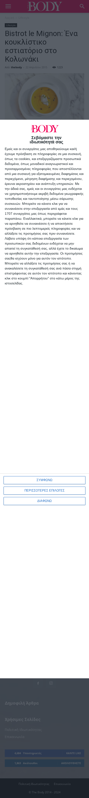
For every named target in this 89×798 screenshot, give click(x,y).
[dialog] (44, 399)
